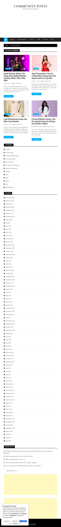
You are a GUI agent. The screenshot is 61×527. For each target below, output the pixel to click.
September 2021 (10, 216)
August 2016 (9, 333)
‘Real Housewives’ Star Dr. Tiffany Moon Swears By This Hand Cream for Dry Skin (44, 75)
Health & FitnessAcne (11, 168)
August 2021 (9, 220)
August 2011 (9, 403)
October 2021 (9, 213)
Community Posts (30, 6)
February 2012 (10, 384)
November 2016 (10, 324)
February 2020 (10, 270)
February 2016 (10, 352)
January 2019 (9, 305)
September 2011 (10, 400)
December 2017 (10, 314)
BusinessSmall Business (12, 156)
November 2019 (10, 280)
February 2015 (10, 355)
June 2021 (8, 226)
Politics (45, 39)
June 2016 (8, 340)
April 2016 (8, 346)
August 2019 (9, 289)
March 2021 (9, 235)
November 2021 (10, 210)
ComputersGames (10, 159)
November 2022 (10, 198)
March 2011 (9, 409)
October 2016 (9, 327)
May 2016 (8, 343)
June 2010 (8, 438)
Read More (8, 96)
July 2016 (8, 336)
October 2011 (9, 396)
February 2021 (10, 239)
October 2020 (9, 251)
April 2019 (8, 299)
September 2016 (10, 330)
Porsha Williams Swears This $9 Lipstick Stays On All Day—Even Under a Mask (44, 121)
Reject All (15, 521)
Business (11, 39)
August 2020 (9, 257)
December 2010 (10, 419)
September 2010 (10, 428)
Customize (6, 521)
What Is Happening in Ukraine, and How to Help (19, 456)
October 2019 (9, 283)
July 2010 (8, 434)
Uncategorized (9, 187)
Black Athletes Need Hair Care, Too (15, 459)
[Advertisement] (30, 22)
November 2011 (10, 393)
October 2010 (9, 425)
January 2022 (9, 204)
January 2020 (9, 273)
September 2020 (10, 254)
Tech (52, 39)
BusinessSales (9, 152)
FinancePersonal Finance (12, 165)
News (38, 39)
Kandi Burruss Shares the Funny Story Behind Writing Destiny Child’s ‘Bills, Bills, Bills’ (15, 77)
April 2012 (8, 377)
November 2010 (10, 422)
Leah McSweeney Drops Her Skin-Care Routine (15, 120)
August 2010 (9, 431)
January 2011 (9, 415)
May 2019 (8, 295)
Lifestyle (31, 39)
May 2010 (8, 441)
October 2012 (9, 359)
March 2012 (9, 381)
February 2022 (10, 201)
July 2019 (8, 292)
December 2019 (10, 276)
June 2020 (8, 261)
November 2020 (10, 248)
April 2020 (8, 264)
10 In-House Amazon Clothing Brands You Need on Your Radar (23, 466)
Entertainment (21, 39)
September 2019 (10, 286)
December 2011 (10, 390)
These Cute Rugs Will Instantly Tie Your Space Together (21, 462)
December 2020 (10, 245)
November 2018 (10, 311)
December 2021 (10, 207)
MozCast (16, 470)
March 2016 (9, 349)
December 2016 (10, 321)
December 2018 (10, 308)
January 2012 (9, 387)
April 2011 (8, 406)
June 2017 (8, 317)
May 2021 (8, 229)
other (6, 178)
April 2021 (8, 232)
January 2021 (9, 242)
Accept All (23, 521)
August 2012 (9, 365)
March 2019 (9, 302)
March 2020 (9, 267)
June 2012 (8, 371)
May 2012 (8, 374)
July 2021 (8, 223)
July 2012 (8, 368)
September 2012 (10, 362)
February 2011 (10, 412)
